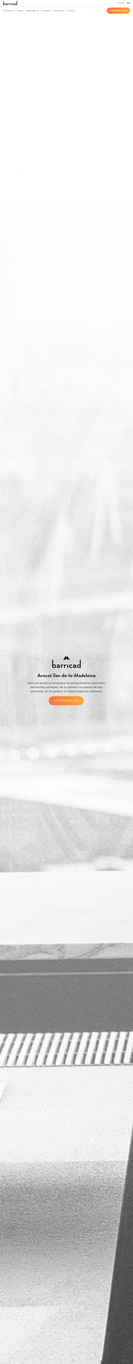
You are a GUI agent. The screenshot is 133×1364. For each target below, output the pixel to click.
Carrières (70, 10)
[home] (10, 3)
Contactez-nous (118, 10)
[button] (9, 10)
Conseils (121, 3)
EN (128, 3)
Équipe (20, 10)
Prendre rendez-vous (66, 700)
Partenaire (59, 10)
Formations (46, 10)
